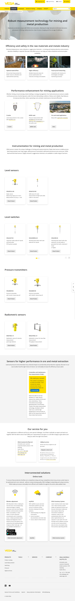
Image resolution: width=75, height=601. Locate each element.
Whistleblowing (46, 592)
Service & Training (30, 8)
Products (7, 8)
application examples (62, 118)
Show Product (11, 201)
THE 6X (46, 8)
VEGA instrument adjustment (15, 538)
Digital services (8, 570)
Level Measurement (9, 562)
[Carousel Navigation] (67, 258)
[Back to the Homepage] (10, 550)
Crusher (10, 126)
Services (34, 557)
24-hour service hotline (51, 459)
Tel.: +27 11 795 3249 (23, 451)
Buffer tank (33, 126)
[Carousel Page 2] (38, 258)
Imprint (23, 592)
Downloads (21, 8)
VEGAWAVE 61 (39, 121)
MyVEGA (32, 538)
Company (39, 8)
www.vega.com (21, 454)
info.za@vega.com (22, 452)
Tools (20, 557)
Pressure (7, 568)
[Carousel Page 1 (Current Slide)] (37, 258)
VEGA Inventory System (58, 538)
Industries (13, 8)
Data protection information (34, 592)
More (54, 126)
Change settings (34, 390)
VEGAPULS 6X (12, 119)
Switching (7, 565)
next (69, 258)
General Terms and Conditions (12, 592)
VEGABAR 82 (32, 119)
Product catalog (8, 560)
